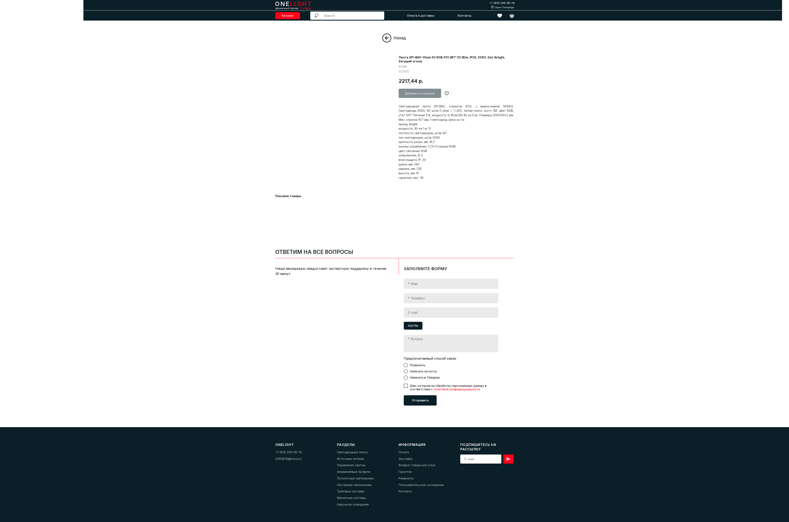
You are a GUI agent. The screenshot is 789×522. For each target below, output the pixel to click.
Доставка (405, 458)
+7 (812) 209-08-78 (501, 3)
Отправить (420, 400)
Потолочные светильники (355, 478)
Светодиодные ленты (352, 452)
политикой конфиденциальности (457, 389)
